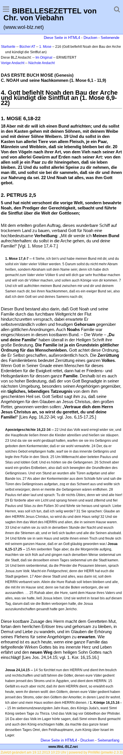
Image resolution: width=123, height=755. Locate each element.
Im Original (43, 58)
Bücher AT (27, 47)
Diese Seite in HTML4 (62, 37)
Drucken (90, 37)
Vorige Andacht (12, 63)
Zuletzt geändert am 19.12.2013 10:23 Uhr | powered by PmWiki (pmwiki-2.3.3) (62, 752)
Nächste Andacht (41, 63)
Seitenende (110, 37)
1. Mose (45, 47)
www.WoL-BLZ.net (63, 747)
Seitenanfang (108, 740)
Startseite (8, 47)
